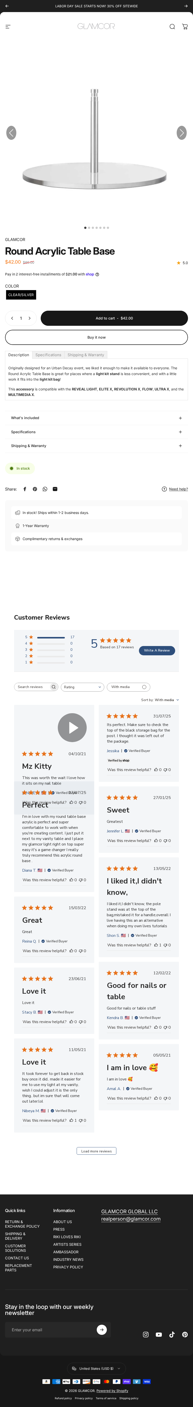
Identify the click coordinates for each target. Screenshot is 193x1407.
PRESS (59, 1229)
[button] (182, 133)
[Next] (185, 6)
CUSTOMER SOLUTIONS (15, 1248)
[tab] (18, 355)
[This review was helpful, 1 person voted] (156, 945)
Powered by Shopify (112, 1391)
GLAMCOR (15, 239)
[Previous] (7, 6)
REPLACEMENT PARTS (18, 1267)
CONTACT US (17, 1258)
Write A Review (157, 650)
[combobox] (82, 687)
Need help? (178, 489)
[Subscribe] (102, 1330)
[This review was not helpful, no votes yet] (165, 770)
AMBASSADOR (65, 1252)
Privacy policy (84, 1398)
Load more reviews (96, 1151)
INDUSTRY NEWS (68, 1259)
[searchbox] (31, 687)
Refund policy (63, 1398)
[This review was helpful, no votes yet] (156, 770)
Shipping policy (128, 1398)
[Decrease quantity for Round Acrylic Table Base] (11, 318)
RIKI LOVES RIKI (67, 1237)
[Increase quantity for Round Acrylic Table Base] (30, 318)
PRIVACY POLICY (68, 1267)
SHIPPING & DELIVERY (15, 1236)
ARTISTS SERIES (67, 1244)
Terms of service (106, 1398)
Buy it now (96, 337)
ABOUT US (62, 1222)
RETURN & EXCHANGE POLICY (22, 1224)
